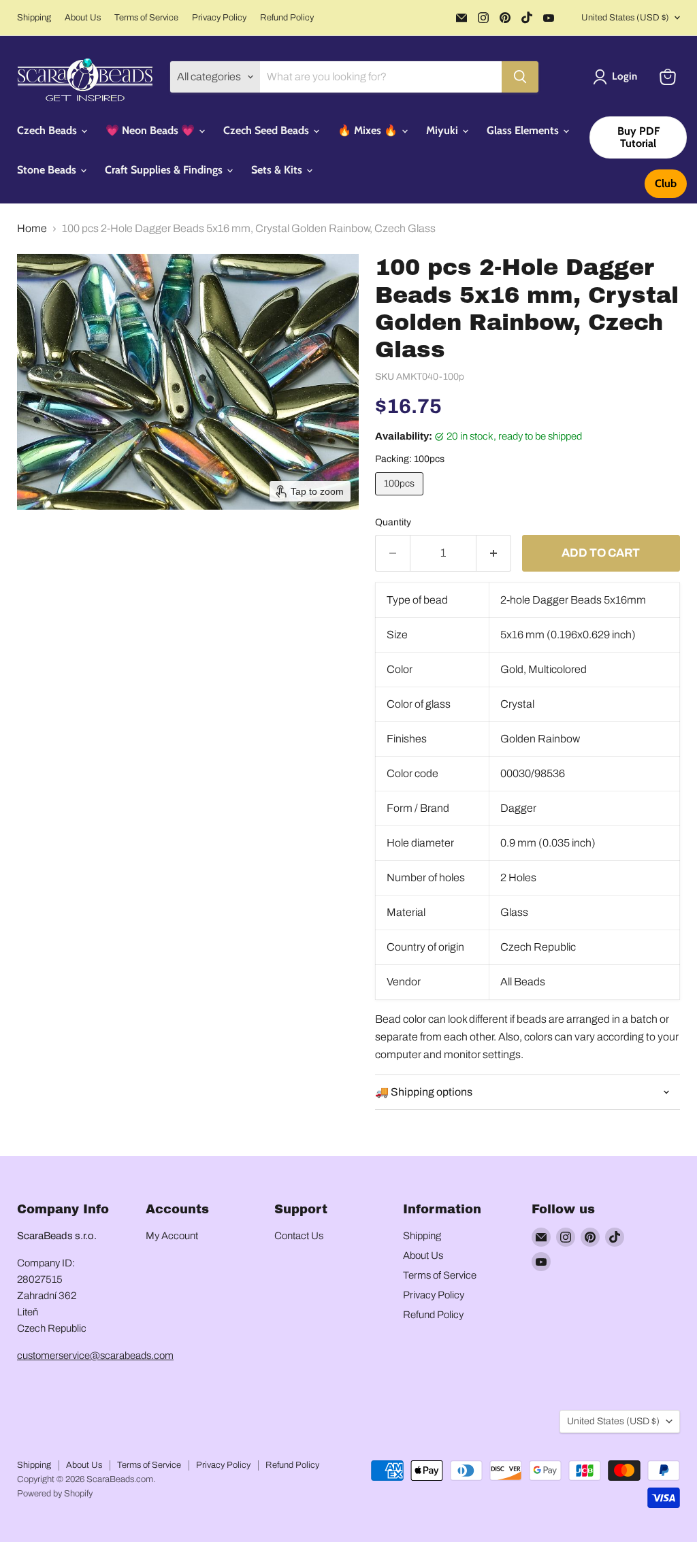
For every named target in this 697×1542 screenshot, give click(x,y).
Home (32, 228)
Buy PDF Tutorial (638, 137)
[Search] (520, 77)
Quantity (393, 522)
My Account (172, 1235)
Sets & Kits (278, 169)
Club (666, 183)
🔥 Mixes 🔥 (369, 130)
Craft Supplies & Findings (165, 169)
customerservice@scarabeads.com (95, 1355)
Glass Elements (524, 130)
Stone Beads (48, 169)
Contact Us (298, 1235)
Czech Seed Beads (267, 130)
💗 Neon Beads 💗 (151, 130)
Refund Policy (287, 17)
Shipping (34, 17)
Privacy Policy (219, 17)
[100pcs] (401, 498)
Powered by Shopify (55, 1493)
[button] (618, 77)
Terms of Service (146, 17)
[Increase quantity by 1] (493, 553)
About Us (83, 17)
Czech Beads (48, 130)
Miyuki (443, 130)
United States (625, 17)
